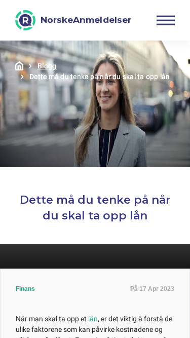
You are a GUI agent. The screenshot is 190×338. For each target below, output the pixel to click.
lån (93, 319)
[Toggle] (166, 20)
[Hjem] (19, 66)
